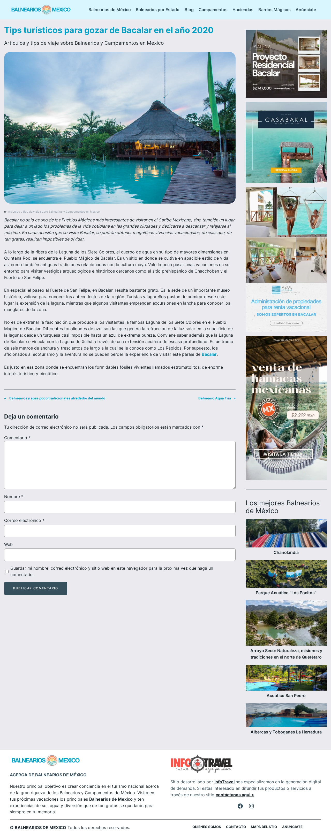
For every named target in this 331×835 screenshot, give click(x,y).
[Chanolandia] (286, 534)
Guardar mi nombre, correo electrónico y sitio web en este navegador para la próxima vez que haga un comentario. (111, 571)
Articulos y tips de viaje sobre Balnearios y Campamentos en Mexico (84, 43)
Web (8, 544)
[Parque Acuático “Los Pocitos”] (286, 575)
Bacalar (209, 354)
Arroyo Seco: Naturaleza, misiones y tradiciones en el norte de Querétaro (286, 654)
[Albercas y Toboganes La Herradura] (286, 716)
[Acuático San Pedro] (286, 679)
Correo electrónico (24, 520)
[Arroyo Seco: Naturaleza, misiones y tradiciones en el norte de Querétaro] (286, 624)
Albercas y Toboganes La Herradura (286, 732)
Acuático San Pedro (286, 695)
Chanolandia (286, 552)
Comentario (17, 437)
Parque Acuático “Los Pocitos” (286, 592)
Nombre (13, 496)
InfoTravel (224, 781)
